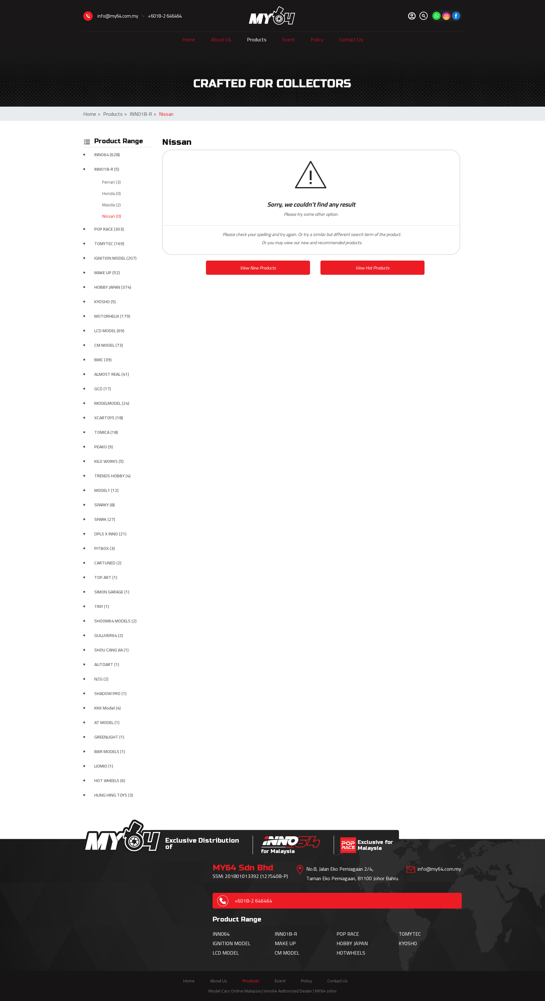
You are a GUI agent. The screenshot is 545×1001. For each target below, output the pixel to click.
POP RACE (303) (109, 229)
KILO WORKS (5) (109, 461)
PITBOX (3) (104, 548)
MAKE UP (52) (107, 272)
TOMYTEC (410, 934)
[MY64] (456, 16)
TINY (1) (101, 606)
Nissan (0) (111, 216)
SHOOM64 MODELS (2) (115, 621)
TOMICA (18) (106, 432)
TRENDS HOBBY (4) (112, 476)
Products (257, 39)
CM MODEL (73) (108, 345)
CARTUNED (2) (107, 563)
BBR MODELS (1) (109, 751)
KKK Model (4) (107, 708)
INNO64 (221, 934)
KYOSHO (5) (105, 301)
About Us (221, 39)
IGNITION (223, 943)
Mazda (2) (111, 205)
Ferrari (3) (111, 182)
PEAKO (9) (103, 447)
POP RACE (348, 934)
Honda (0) (111, 193)
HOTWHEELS (351, 952)
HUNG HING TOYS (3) (113, 795)
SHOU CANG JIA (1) (111, 650)
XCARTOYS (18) (108, 418)
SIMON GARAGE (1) (111, 592)
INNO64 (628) (107, 154)
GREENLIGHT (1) (109, 737)
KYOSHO (408, 943)
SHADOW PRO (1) (110, 693)
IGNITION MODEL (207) (115, 258)
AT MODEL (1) (107, 722)
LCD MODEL (226, 952)
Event (288, 39)
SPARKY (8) (104, 505)
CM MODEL (287, 952)
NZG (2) (101, 679)
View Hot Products (372, 268)
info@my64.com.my (117, 16)
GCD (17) (102, 389)
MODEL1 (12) (106, 490)
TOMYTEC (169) (109, 243)
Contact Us (351, 39)
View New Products (258, 268)
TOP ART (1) (105, 577)
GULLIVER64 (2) (108, 635)
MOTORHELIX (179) (112, 316)
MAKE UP (285, 943)
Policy (317, 39)
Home (188, 39)
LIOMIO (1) (103, 766)
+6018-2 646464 (165, 16)
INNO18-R (143, 114)
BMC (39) (103, 360)
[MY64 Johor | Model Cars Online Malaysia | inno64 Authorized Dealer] (272, 15)
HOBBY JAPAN (352, 943)
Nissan (166, 114)
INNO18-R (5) (106, 169)
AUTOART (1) (106, 664)
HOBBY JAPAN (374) (112, 287)
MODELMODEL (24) (111, 403)
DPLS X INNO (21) (110, 534)
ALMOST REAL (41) (111, 374)
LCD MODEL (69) (109, 331)
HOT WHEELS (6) (109, 780)
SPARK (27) (104, 519)
